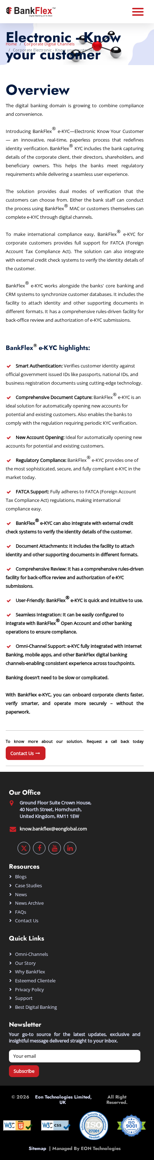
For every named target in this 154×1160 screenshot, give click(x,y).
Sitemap (39, 1148)
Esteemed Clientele (35, 980)
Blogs (21, 876)
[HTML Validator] (18, 1125)
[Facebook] (39, 848)
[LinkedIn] (70, 848)
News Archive (29, 903)
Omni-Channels (31, 954)
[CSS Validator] (56, 1125)
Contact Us (22, 753)
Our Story (25, 963)
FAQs (20, 912)
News (21, 894)
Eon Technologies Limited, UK (63, 1100)
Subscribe (24, 1071)
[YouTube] (54, 848)
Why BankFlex (30, 971)
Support (24, 998)
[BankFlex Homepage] (30, 11)
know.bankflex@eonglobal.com (53, 828)
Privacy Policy (29, 989)
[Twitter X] (24, 848)
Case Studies (28, 885)
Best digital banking (36, 1007)
